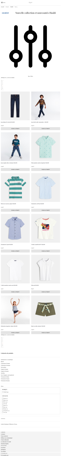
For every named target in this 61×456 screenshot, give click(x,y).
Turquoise (6, 410)
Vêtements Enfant (5, 377)
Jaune (5, 405)
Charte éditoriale (5, 440)
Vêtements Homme (5, 380)
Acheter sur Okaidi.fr (15, 128)
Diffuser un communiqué (6, 438)
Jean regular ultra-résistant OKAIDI (9, 162)
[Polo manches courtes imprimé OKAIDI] (45, 146)
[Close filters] (1, 431)
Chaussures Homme (5, 365)
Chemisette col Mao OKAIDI (37, 203)
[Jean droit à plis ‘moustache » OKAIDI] (45, 106)
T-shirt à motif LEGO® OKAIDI (38, 244)
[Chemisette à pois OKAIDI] (15, 228)
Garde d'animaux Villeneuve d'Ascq (9, 424)
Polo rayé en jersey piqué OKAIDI (8, 203)
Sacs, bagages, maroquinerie (7, 375)
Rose (5, 407)
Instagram (3, 449)
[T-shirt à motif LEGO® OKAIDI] (45, 228)
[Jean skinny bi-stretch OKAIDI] (15, 106)
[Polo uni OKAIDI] (45, 269)
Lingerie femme (4, 369)
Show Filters (30, 76)
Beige (5, 398)
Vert (4, 412)
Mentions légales (5, 443)
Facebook (3, 447)
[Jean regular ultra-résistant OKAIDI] (15, 146)
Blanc (5, 400)
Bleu (5, 401)
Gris (4, 403)
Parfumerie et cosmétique (7, 359)
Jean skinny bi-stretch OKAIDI (8, 122)
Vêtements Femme (5, 378)
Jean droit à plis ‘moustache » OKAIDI (39, 122)
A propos (3, 434)
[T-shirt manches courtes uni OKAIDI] (15, 269)
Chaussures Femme (5, 363)
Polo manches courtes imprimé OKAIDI (40, 162)
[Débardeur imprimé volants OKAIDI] (15, 310)
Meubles (3, 373)
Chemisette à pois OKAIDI (7, 244)
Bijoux (2, 361)
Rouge (5, 408)
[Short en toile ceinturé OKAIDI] (45, 310)
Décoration (3, 367)
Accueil (2, 6)
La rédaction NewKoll (6, 441)
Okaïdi (11, 6)
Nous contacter (4, 436)
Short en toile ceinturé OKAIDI (38, 326)
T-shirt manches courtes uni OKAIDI (9, 285)
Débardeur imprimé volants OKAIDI (9, 326)
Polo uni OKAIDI (35, 285)
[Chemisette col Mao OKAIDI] (45, 187)
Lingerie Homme (5, 371)
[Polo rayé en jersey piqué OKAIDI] (15, 187)
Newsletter (3, 451)
